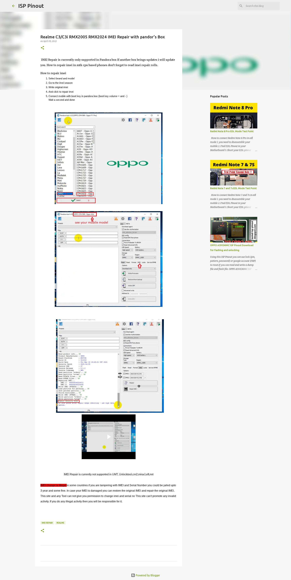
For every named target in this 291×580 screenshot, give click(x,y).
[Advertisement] (199, 145)
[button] (42, 48)
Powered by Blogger (147, 575)
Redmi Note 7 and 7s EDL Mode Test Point (233, 188)
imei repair (47, 523)
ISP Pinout (31, 6)
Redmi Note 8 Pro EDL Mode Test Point (232, 131)
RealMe (60, 523)
